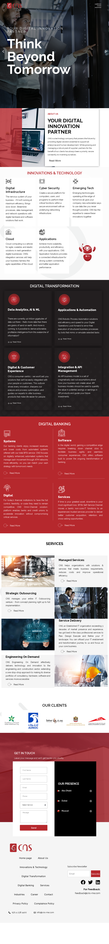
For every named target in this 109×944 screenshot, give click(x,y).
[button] (54, 105)
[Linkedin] (98, 882)
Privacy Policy (20, 903)
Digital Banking (26, 885)
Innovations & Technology (33, 867)
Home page (25, 858)
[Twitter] (90, 882)
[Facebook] (83, 882)
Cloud (10, 239)
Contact (48, 894)
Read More (55, 160)
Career (34, 894)
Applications (47, 239)
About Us (43, 858)
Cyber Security (49, 188)
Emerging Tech (83, 188)
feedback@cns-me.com (87, 893)
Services (44, 885)
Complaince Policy (44, 903)
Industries (19, 894)
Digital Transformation (34, 876)
